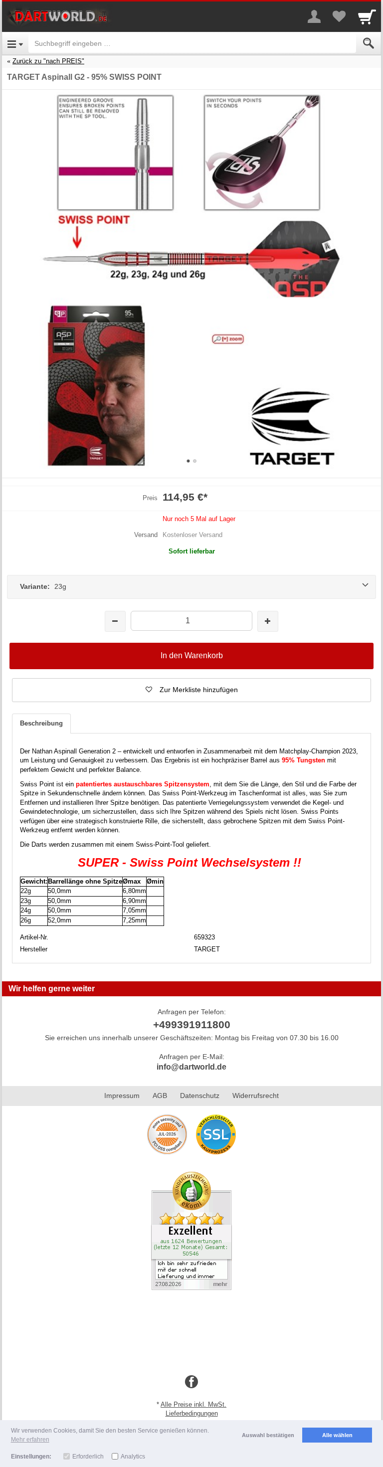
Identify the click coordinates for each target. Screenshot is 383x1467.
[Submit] (369, 43)
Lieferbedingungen (192, 1413)
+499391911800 (191, 1024)
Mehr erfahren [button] (30, 1439)
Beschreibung (41, 723)
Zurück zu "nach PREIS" (48, 61)
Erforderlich (88, 1456)
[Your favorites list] (339, 16)
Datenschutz (199, 1096)
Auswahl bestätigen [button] (268, 1435)
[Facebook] (191, 1382)
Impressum (122, 1096)
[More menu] (314, 16)
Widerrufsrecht (255, 1096)
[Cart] (367, 16)
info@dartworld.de (191, 1067)
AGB (160, 1096)
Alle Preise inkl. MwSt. (193, 1404)
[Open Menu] (15, 43)
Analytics (133, 1456)
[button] (191, 690)
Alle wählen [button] (337, 1435)
